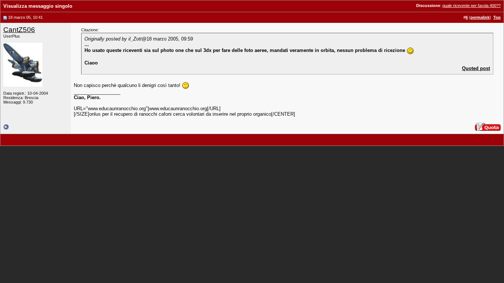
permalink (480, 17)
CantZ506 (19, 30)
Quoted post (476, 68)
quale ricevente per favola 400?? (471, 5)
